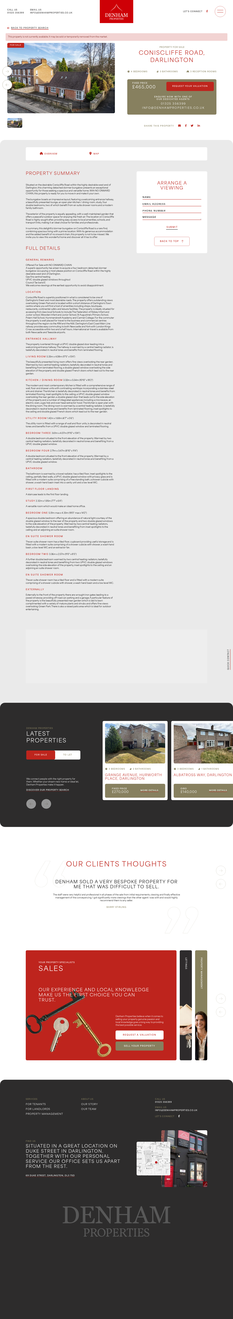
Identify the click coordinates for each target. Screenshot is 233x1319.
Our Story (89, 1104)
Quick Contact (228, 659)
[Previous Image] (7, 85)
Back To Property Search (30, 28)
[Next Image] (7, 71)
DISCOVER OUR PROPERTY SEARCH (47, 790)
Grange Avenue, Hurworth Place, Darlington (133, 777)
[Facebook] (207, 12)
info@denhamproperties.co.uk (51, 13)
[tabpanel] (168, 760)
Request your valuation (190, 86)
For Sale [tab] (41, 755)
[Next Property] (46, 804)
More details (149, 791)
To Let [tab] (67, 755)
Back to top (169, 241)
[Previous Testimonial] (221, 884)
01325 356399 (15, 13)
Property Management (44, 1114)
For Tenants (36, 1104)
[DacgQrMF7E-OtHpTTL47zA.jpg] (61, 78)
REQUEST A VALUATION (139, 1035)
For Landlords (38, 1109)
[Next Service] (221, 999)
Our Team (88, 1109)
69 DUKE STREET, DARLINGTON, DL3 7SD (50, 1176)
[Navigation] (220, 11)
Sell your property (139, 1046)
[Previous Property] (31, 804)
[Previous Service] (221, 1012)
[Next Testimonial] (221, 870)
